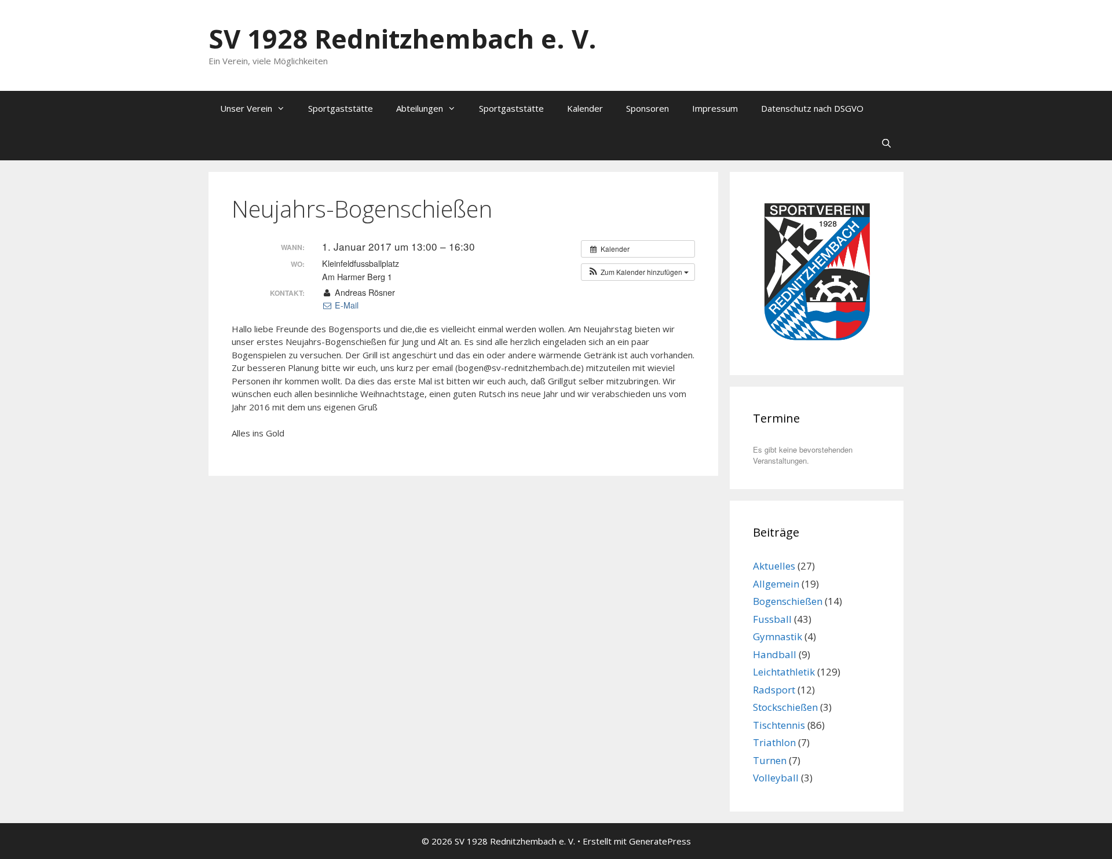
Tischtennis (779, 725)
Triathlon (774, 742)
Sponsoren (647, 108)
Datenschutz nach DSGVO (812, 108)
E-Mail (345, 305)
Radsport (774, 689)
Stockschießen (785, 707)
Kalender (585, 108)
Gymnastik (777, 636)
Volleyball (776, 777)
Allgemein (776, 583)
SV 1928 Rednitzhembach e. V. (403, 38)
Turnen (770, 760)
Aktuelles (774, 565)
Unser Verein (246, 108)
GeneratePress (660, 841)
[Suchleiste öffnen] (886, 143)
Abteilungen (419, 108)
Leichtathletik (784, 671)
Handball (774, 654)
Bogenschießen (787, 601)
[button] (637, 272)
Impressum (715, 108)
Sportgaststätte (340, 108)
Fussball (772, 619)
